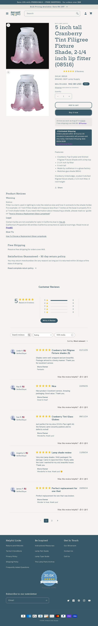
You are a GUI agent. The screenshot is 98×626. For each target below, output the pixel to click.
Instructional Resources (44, 546)
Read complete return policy (20, 268)
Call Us (67, 556)
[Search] (77, 13)
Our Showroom (70, 546)
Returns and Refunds (14, 546)
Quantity (58, 91)
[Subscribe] (46, 600)
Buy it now (73, 112)
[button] (7, 13)
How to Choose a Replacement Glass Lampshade (29, 214)
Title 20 (62, 222)
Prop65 (9, 228)
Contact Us (68, 551)
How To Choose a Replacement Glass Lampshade (26, 236)
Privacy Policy (11, 556)
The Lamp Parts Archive (44, 562)
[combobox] (52, 13)
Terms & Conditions (14, 551)
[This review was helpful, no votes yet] (81, 377)
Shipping (58, 87)
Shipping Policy (12, 562)
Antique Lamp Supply (51, 620)
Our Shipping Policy (64, 144)
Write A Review (49, 320)
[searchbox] (18, 335)
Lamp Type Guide (42, 556)
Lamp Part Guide (42, 551)
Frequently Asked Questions (17, 567)
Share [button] (60, 188)
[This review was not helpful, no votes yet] (85, 377)
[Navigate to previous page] (40, 521)
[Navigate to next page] (57, 521)
